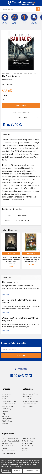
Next (39, 251)
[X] (16, 125)
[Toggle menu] (3, 3)
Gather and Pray (27, 443)
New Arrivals (27, 399)
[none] (21, 50)
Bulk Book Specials (29, 404)
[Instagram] (26, 376)
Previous (3, 251)
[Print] (12, 125)
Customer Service (8, 406)
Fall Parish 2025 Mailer (9, 401)
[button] (21, 117)
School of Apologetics (30, 401)
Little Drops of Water (9, 453)
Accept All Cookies (32, 471)
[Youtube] (19, 376)
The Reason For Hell (10, 282)
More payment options (21, 112)
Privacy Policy (17, 466)
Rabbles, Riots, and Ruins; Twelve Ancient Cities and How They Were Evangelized (11, 261)
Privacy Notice (7, 418)
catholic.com (6, 394)
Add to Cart (11, 254)
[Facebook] (4, 125)
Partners (5, 411)
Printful (4, 448)
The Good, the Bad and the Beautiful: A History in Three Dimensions (31, 260)
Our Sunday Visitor (28, 441)
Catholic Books (28, 406)
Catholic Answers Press (10, 438)
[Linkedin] (30, 376)
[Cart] (39, 3)
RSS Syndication (7, 421)
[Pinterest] (21, 125)
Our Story (5, 396)
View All (24, 451)
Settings (6, 471)
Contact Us (5, 416)
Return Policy (6, 409)
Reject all (17, 471)
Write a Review (7, 79)
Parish (4, 399)
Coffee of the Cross (28, 438)
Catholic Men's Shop (8, 446)
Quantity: (6, 95)
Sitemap (5, 423)
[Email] (8, 125)
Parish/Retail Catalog (9, 404)
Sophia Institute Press (9, 451)
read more (5, 294)
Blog (3, 414)
